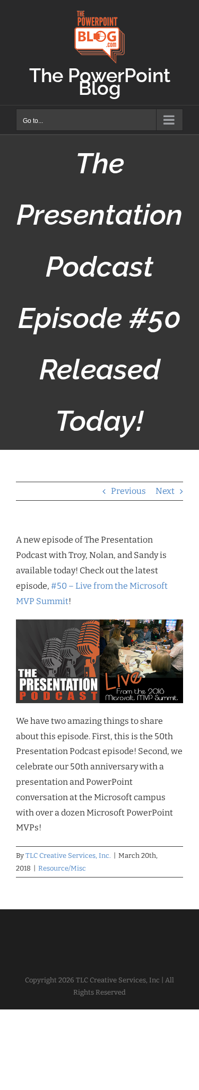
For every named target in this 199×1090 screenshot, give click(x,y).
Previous (128, 491)
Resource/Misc (62, 868)
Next (165, 491)
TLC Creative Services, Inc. (68, 855)
